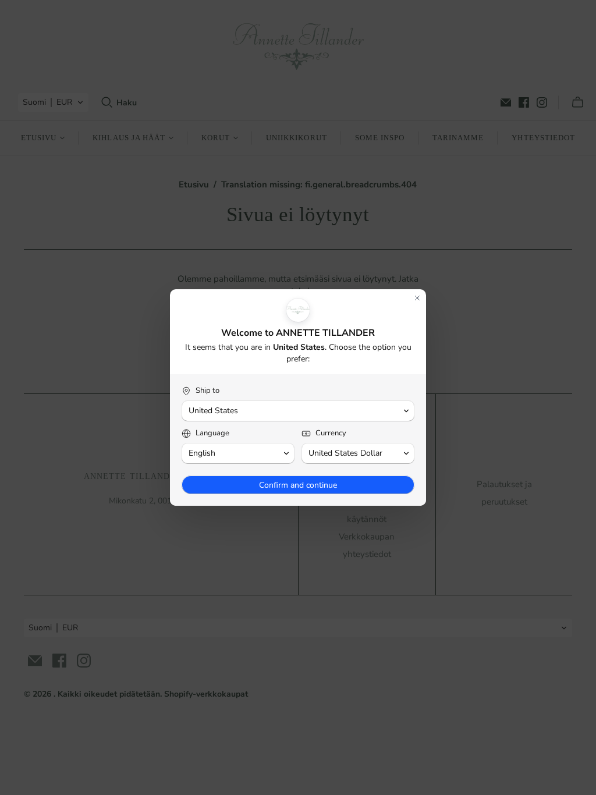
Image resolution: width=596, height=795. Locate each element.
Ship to (207, 391)
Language (212, 433)
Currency (330, 433)
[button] (298, 410)
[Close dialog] (417, 298)
